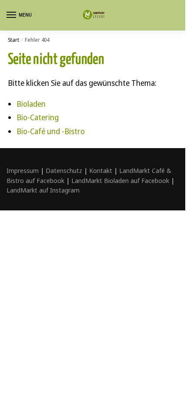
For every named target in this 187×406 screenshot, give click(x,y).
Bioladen (31, 103)
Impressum (23, 170)
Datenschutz (64, 170)
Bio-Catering (38, 117)
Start (13, 40)
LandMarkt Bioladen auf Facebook (120, 180)
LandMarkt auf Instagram (43, 190)
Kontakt (100, 170)
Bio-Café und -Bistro (51, 131)
